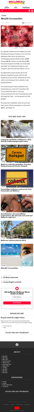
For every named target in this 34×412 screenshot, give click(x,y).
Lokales (4, 383)
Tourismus (5, 386)
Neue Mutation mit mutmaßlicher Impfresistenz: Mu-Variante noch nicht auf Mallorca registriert (16, 215)
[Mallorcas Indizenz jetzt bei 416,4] (17, 230)
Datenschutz (19, 404)
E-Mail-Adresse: (17, 297)
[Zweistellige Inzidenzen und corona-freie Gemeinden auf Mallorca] (17, 178)
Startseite (6, 404)
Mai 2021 (4, 371)
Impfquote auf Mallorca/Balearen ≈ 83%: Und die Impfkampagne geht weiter (16, 140)
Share (3, 27)
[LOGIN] (32, 10)
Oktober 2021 (6, 362)
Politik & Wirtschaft (7, 385)
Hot (15, 7)
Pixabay (21, 47)
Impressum (27, 404)
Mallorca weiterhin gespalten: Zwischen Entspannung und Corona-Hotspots (16, 165)
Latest (6, 7)
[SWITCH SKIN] (29, 10)
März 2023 (5, 359)
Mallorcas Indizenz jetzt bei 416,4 (13, 240)
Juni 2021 (5, 369)
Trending (26, 7)
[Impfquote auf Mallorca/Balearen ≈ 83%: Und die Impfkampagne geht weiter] (17, 129)
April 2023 (5, 357)
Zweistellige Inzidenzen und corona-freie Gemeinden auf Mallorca (16, 190)
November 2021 (6, 361)
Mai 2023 (4, 356)
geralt (16, 47)
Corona (3, 137)
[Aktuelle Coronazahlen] (17, 255)
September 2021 (6, 364)
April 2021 (5, 372)
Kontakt (13, 404)
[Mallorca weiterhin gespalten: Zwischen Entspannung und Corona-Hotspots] (17, 154)
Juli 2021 (4, 367)
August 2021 (5, 366)
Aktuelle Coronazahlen (9, 268)
